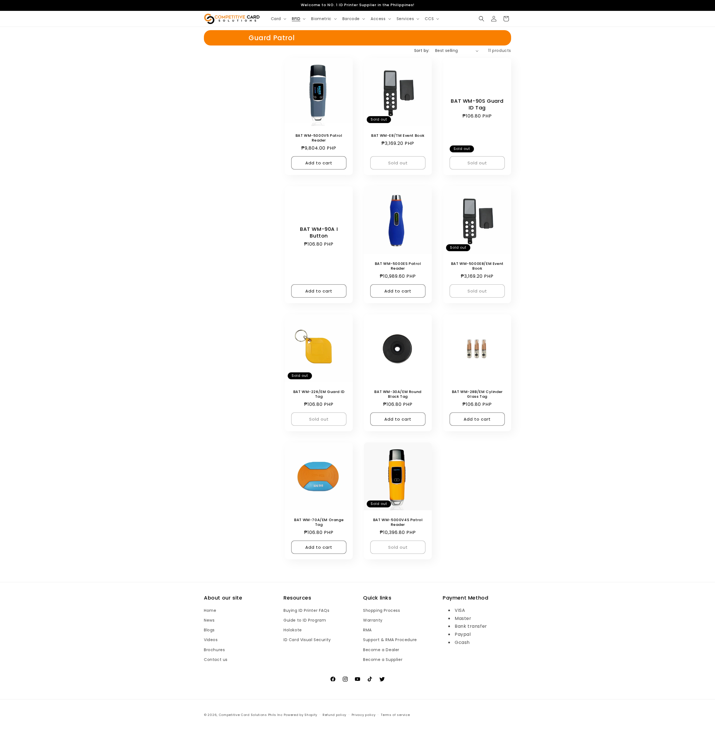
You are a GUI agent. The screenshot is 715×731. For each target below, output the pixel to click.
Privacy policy (364, 715)
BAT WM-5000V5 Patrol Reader (318, 138)
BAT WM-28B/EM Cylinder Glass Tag (477, 394)
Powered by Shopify (301, 715)
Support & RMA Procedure (390, 640)
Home (210, 610)
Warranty (373, 620)
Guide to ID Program (304, 620)
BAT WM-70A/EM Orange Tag (319, 523)
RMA (367, 630)
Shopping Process (381, 610)
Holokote (292, 630)
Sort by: (422, 50)
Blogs (209, 630)
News (209, 620)
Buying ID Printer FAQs (306, 610)
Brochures (214, 650)
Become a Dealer (381, 650)
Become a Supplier (382, 659)
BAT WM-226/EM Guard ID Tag (319, 394)
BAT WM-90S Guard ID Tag (477, 104)
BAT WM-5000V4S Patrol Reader (398, 523)
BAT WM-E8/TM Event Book (398, 135)
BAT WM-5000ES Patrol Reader (398, 266)
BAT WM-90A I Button (319, 232)
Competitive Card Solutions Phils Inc (251, 715)
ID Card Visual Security (307, 640)
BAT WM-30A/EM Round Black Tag (398, 394)
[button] (278, 19)
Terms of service (395, 715)
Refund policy (334, 715)
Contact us (216, 659)
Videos (211, 640)
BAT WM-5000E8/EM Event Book (477, 266)
